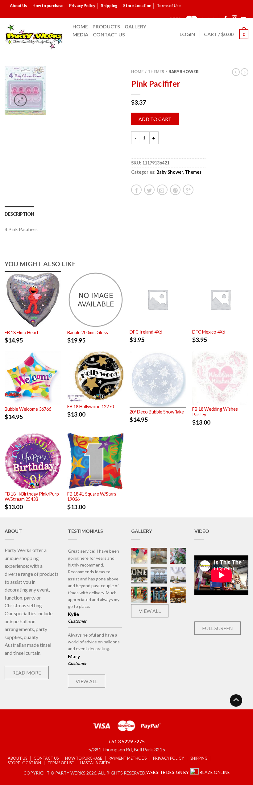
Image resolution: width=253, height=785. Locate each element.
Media (80, 34)
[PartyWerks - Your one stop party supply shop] (34, 36)
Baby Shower (183, 71)
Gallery (135, 26)
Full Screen (217, 628)
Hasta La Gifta (95, 763)
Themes (156, 71)
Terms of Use (169, 5)
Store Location (137, 5)
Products (106, 26)
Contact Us (109, 34)
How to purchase (48, 5)
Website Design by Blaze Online (188, 772)
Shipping (109, 5)
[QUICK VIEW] (33, 299)
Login (187, 34)
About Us (18, 5)
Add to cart (155, 119)
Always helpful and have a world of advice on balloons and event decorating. (94, 641)
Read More (26, 672)
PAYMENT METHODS (128, 758)
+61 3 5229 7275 (126, 741)
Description (19, 214)
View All (86, 681)
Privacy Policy (82, 5)
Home (80, 26)
